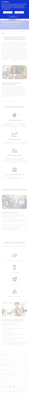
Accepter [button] (7, 12)
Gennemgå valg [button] (12, 16)
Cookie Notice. (6, 9)
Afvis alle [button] (19, 12)
